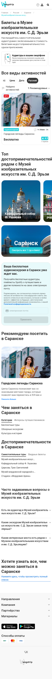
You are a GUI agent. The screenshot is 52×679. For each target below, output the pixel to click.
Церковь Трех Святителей (14, 467)
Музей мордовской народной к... (18, 472)
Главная (4, 13)
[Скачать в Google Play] (27, 627)
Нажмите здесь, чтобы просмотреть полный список (24, 578)
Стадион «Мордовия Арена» (16, 476)
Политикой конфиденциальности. (17, 304)
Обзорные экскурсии (12, 429)
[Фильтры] (4, 80)
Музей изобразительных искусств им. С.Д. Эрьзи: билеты (14, 15)
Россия (16, 13)
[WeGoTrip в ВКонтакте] (26, 652)
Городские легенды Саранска (21, 383)
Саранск (27, 13)
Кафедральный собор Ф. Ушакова (19, 463)
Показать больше (8, 399)
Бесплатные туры (10, 425)
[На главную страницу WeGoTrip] (6, 4)
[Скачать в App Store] (9, 627)
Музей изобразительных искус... (18, 459)
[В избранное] (47, 96)
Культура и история (11, 433)
